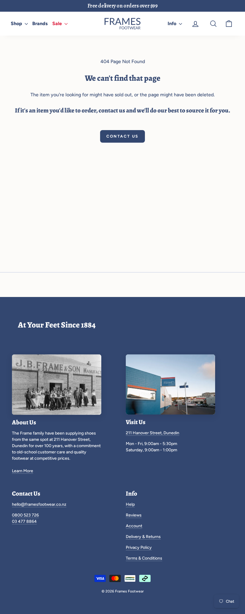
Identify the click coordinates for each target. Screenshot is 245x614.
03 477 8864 (24, 521)
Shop (17, 23)
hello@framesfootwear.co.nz (39, 504)
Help (130, 504)
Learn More (22, 470)
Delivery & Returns (143, 536)
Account (134, 525)
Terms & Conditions (144, 558)
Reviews (134, 515)
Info (172, 23)
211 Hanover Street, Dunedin (152, 432)
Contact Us (122, 136)
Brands (40, 23)
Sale (57, 23)
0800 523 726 (25, 515)
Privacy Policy (139, 547)
